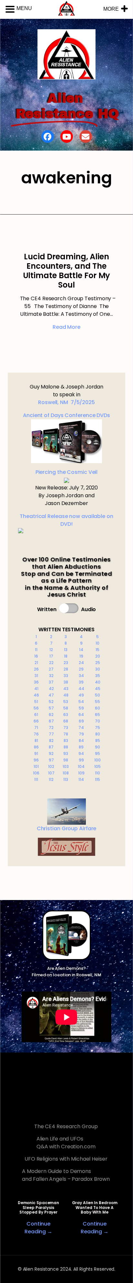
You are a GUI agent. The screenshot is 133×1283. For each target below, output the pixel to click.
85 (97, 740)
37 (51, 682)
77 (51, 734)
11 (36, 649)
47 (51, 695)
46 (36, 695)
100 (97, 760)
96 (36, 760)
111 (36, 779)
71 (36, 727)
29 (81, 669)
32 (51, 675)
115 (97, 779)
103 (66, 766)
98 (65, 760)
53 (65, 701)
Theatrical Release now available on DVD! (66, 520)
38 (66, 682)
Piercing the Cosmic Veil (67, 472)
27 (51, 669)
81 (36, 740)
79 (81, 734)
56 (36, 708)
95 (97, 753)
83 (66, 740)
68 (65, 721)
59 (81, 708)
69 (81, 721)
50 (97, 695)
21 (36, 662)
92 (51, 753)
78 (65, 734)
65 (97, 714)
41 (36, 688)
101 (36, 766)
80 (97, 734)
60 (97, 708)
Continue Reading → (38, 1227)
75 (97, 727)
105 (97, 766)
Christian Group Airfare (67, 828)
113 (65, 779)
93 (65, 753)
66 (36, 721)
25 (97, 662)
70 (97, 721)
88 (66, 747)
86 (36, 747)
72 (51, 727)
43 (65, 688)
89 (81, 747)
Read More (66, 327)
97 (51, 760)
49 (81, 695)
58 (65, 708)
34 (81, 675)
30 (97, 669)
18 (65, 656)
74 (81, 727)
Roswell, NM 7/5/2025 (66, 402)
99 (81, 760)
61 (36, 714)
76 (36, 734)
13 (65, 649)
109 (81, 773)
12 (51, 649)
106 (36, 773)
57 (51, 708)
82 (51, 740)
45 (97, 688)
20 (97, 656)
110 (97, 773)
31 (36, 675)
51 (36, 701)
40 (97, 682)
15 (97, 649)
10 (97, 643)
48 (65, 695)
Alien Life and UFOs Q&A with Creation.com (66, 1142)
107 (51, 773)
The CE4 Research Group (66, 1126)
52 (51, 701)
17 (51, 656)
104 (81, 766)
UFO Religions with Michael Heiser (66, 1159)
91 (36, 753)
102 (51, 766)
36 (36, 682)
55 (97, 701)
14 (81, 649)
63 (65, 714)
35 (97, 675)
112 (51, 779)
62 (51, 714)
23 (66, 662)
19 (81, 656)
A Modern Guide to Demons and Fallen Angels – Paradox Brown (66, 1175)
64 (81, 714)
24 (81, 662)
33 (66, 675)
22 (51, 662)
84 (81, 740)
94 (81, 753)
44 (81, 688)
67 (51, 721)
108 (66, 773)
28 (66, 669)
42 (51, 688)
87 (51, 747)
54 (81, 701)
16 (36, 656)
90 (97, 747)
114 (81, 779)
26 (36, 669)
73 (65, 727)
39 (81, 682)
